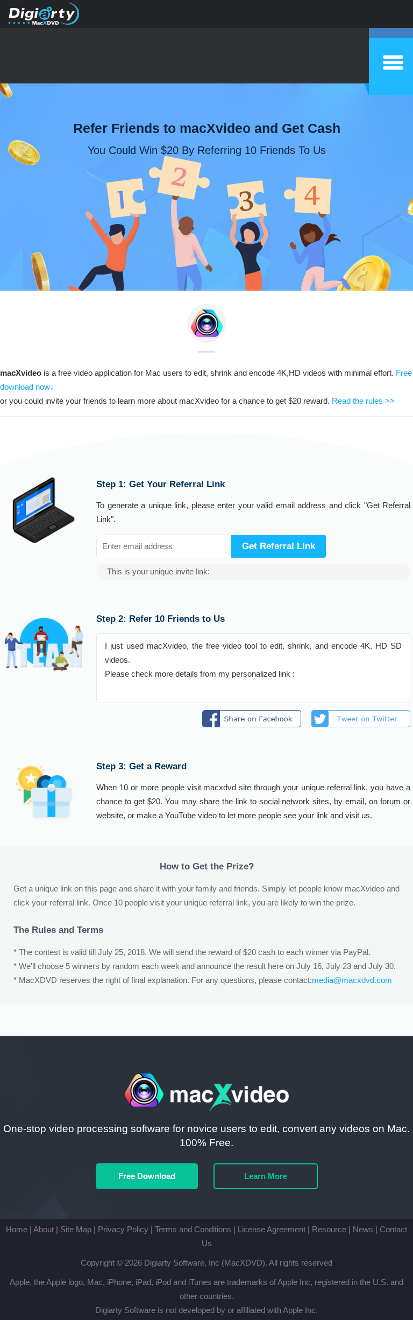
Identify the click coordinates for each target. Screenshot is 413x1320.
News (363, 1229)
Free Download (146, 1176)
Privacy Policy (123, 1229)
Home (16, 1229)
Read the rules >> (363, 400)
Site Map (75, 1229)
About (43, 1229)
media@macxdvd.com (352, 980)
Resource (329, 1229)
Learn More (265, 1176)
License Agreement (271, 1229)
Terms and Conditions (193, 1229)
